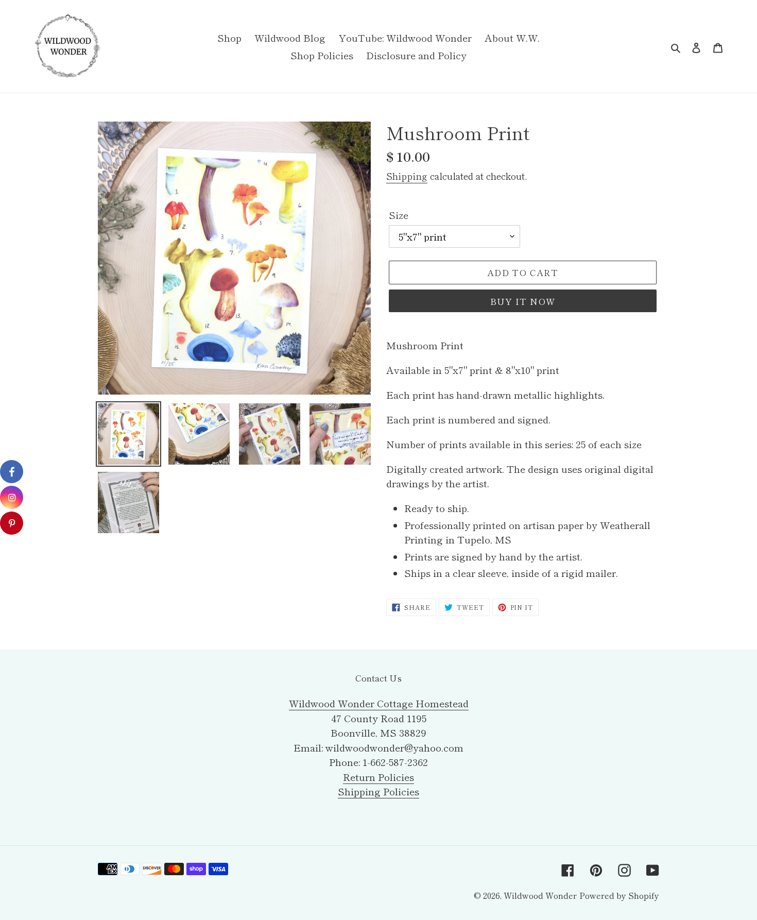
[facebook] (11, 471)
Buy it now (523, 301)
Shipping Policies (378, 791)
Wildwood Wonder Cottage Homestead (379, 703)
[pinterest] (11, 523)
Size (398, 215)
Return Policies (378, 776)
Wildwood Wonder (540, 895)
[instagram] (11, 497)
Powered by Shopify (619, 895)
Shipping (406, 175)
